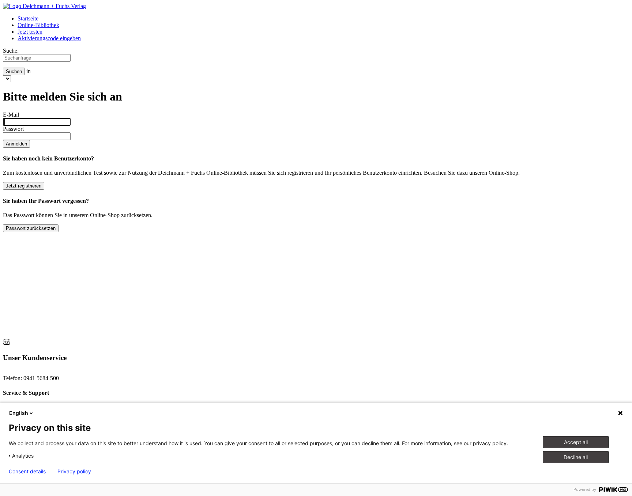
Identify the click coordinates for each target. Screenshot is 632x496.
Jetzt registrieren (23, 186)
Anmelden (16, 144)
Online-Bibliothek (38, 25)
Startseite (28, 18)
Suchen (14, 71)
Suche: (11, 51)
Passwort (13, 129)
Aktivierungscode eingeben (49, 38)
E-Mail (11, 114)
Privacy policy (74, 471)
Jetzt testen (30, 32)
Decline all (576, 457)
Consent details (27, 471)
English (18, 413)
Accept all (576, 442)
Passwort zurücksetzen (31, 228)
